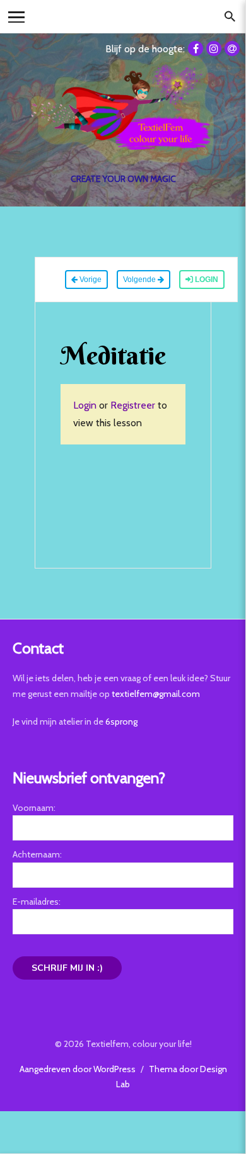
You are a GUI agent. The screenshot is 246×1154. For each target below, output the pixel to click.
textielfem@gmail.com (156, 693)
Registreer (132, 405)
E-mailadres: (37, 901)
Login (205, 279)
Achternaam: (37, 854)
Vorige (90, 279)
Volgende (140, 279)
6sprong (121, 721)
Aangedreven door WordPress (78, 1069)
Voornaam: (34, 807)
